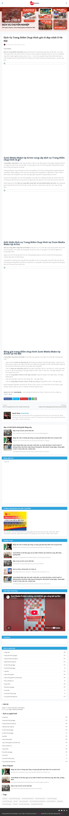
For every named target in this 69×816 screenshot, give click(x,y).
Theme (39, 813)
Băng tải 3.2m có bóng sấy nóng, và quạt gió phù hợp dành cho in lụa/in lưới (37, 438)
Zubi (61, 813)
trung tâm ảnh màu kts (34, 696)
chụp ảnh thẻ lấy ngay (34, 655)
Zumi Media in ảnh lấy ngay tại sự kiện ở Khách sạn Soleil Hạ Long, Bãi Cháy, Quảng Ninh (37, 554)
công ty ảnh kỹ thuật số (34, 658)
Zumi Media (10, 44)
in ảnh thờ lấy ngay (34, 668)
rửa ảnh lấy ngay (34, 687)
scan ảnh (34, 690)
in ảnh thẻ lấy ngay (34, 665)
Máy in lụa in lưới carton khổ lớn (23, 430)
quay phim (34, 684)
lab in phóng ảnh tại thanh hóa (34, 677)
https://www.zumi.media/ (16, 709)
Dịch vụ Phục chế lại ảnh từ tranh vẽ (24, 569)
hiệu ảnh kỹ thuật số (34, 662)
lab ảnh (34, 671)
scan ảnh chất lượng (34, 693)
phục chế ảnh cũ (34, 681)
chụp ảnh (34, 652)
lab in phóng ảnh (34, 674)
